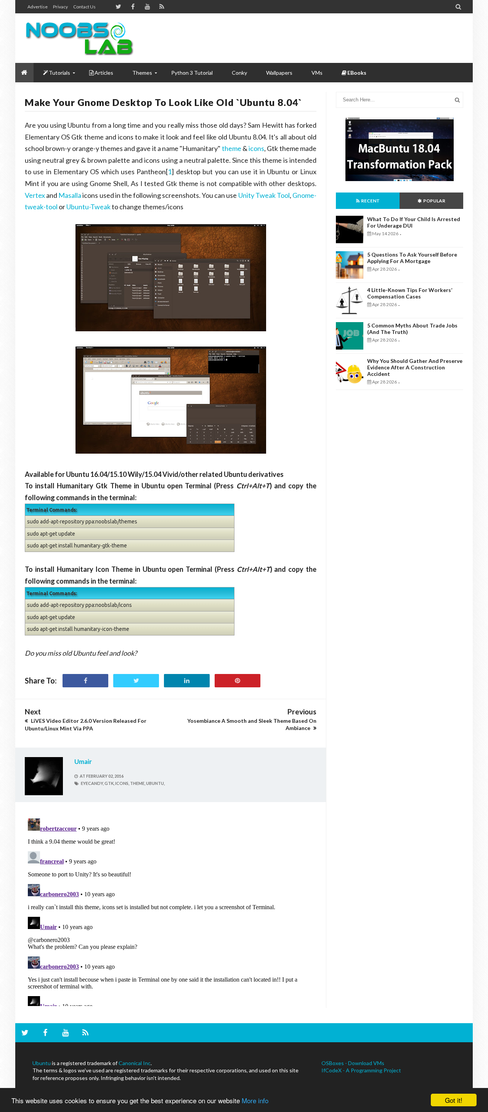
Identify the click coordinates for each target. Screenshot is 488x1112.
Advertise (37, 7)
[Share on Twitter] (136, 680)
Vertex (35, 195)
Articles (104, 72)
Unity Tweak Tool (264, 195)
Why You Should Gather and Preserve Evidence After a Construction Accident (414, 367)
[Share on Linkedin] (187, 680)
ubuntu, (155, 783)
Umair (83, 761)
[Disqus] (170, 910)
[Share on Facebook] (85, 680)
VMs (317, 72)
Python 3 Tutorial (192, 72)
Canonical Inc (135, 1063)
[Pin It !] (237, 680)
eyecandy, (92, 783)
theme (231, 148)
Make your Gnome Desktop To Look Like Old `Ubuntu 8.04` (163, 102)
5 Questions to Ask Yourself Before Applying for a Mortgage (412, 257)
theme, (137, 783)
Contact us (84, 7)
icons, (122, 783)
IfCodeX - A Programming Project (361, 1070)
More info (255, 1100)
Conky (239, 72)
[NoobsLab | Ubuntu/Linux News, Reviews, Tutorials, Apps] (82, 38)
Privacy (60, 7)
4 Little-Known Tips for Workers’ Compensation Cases (409, 293)
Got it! (453, 1100)
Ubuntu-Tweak (88, 206)
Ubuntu (41, 1063)
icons (256, 148)
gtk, (109, 783)
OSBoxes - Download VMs (352, 1063)
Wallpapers (279, 72)
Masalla (69, 195)
